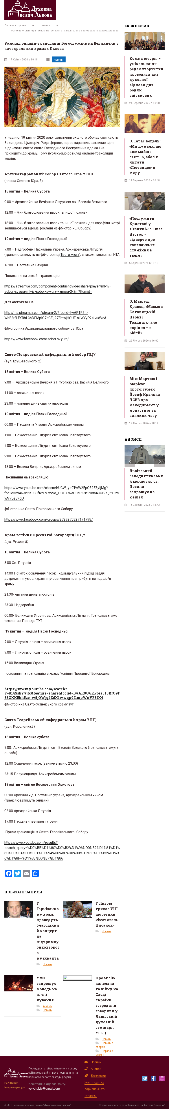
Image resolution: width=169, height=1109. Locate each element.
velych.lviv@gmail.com (44, 1088)
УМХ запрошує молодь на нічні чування (47, 989)
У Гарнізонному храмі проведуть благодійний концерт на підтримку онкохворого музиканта (48, 930)
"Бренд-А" (159, 1105)
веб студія (147, 1105)
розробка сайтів (130, 1105)
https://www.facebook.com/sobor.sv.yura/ (36, 339)
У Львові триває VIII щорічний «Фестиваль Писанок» (107, 914)
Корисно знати (94, 1088)
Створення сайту (108, 1105)
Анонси (47, 1006)
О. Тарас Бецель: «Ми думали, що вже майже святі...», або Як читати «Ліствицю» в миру (145, 157)
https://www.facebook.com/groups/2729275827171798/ (48, 519)
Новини (58, 59)
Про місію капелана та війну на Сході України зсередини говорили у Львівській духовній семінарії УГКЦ (107, 1005)
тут (70, 704)
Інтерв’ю (90, 1095)
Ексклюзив (98, 1075)
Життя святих (94, 1082)
